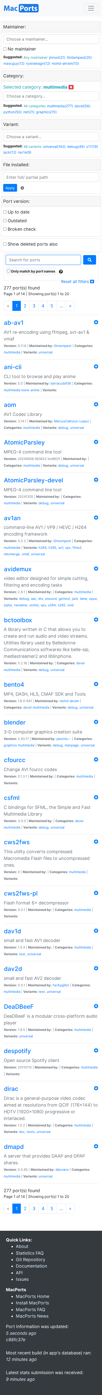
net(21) (29, 112)
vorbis (34, 605)
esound (51, 599)
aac (33, 599)
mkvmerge (12, 554)
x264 (52, 605)
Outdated (16, 220)
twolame (20, 605)
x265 (61, 605)
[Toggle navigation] (91, 8)
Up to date (17, 212)
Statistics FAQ (30, 1253)
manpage (72, 745)
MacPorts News (32, 1316)
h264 (43, 548)
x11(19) (92, 146)
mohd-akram (69, 701)
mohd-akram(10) (65, 63)
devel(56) (82, 106)
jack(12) (9, 152)
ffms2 (77, 548)
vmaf (25, 554)
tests (31, 1132)
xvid (70, 605)
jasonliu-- (63, 739)
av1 (60, 548)
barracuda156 (61, 383)
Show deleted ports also (32, 244)
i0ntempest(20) (79, 57)
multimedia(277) (60, 106)
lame (83, 599)
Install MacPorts (32, 1302)
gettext (64, 599)
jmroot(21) (57, 57)
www (25, 390)
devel (80, 663)
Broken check (21, 229)
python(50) (12, 112)
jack (75, 599)
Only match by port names (32, 271)
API (19, 1272)
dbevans (62, 1170)
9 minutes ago (20, 1379)
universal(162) (54, 146)
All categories (35, 106)
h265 (52, 548)
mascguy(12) (14, 63)
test (22, 954)
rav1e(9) (24, 152)
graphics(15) (46, 112)
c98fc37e (15, 1339)
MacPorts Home (32, 1296)
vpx (68, 548)
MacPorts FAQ (30, 1309)
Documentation (31, 1266)
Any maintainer (36, 57)
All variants (32, 146)
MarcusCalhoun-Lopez (71, 421)
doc (22, 1132)
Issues (22, 1279)
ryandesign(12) (38, 63)
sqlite (8, 605)
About (22, 1246)
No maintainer (21, 49)
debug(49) (76, 146)
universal (45, 352)
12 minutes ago (21, 1359)
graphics (10, 745)
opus (93, 599)
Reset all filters (75, 281)
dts (40, 599)
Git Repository (30, 1259)
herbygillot (61, 985)
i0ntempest (63, 346)
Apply (10, 188)
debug (63, 428)
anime (35, 390)
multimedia (12, 352)
